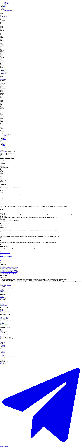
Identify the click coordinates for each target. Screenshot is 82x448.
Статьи (3, 355)
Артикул (1, 173)
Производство (4, 347)
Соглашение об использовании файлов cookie (8, 356)
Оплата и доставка (4, 72)
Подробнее (2, 290)
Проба (1, 176)
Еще (4, 9)
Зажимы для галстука (7, 146)
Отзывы (3, 70)
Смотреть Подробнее (3, 277)
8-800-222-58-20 (2, 359)
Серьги (5, 6)
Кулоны (5, 5)
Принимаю (2, 150)
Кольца (5, 133)
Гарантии (3, 345)
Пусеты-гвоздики (6, 11)
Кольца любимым (6, 3)
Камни (1, 179)
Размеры (1, 181)
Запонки (5, 143)
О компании (4, 69)
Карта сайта (4, 357)
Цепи (4, 8)
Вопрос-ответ (4, 350)
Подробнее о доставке (3, 16)
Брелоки (5, 7)
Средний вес (2, 178)
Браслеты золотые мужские (8, 10)
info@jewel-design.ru (3, 362)
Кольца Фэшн (6, 4)
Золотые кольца (6, 2)
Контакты (3, 71)
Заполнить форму (2, 341)
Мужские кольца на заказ (7, 1)
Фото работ (3, 352)
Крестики (5, 137)
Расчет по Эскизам (3, 363)
